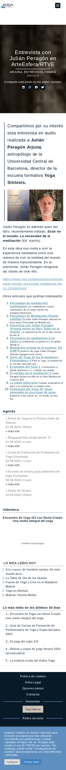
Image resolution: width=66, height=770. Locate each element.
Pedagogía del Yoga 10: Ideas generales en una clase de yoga (32, 391)
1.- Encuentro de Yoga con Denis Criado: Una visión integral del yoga (33, 616)
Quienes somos (33, 688)
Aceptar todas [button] (31, 762)
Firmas (50, 72)
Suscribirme (33, 709)
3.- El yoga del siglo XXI (22, 641)
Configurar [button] (12, 762)
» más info (13, 431)
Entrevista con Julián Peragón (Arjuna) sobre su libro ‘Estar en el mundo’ (34, 328)
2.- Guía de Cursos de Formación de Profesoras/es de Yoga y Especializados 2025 (33, 630)
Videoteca (11, 509)
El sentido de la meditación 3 (30, 373)
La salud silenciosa (24, 382)
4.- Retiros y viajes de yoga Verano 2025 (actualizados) (33, 651)
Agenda (9, 411)
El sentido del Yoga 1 (25, 366)
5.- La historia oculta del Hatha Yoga (30, 660)
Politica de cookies (33, 676)
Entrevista (33, 72)
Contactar (33, 694)
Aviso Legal (33, 682)
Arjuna (16, 72)
